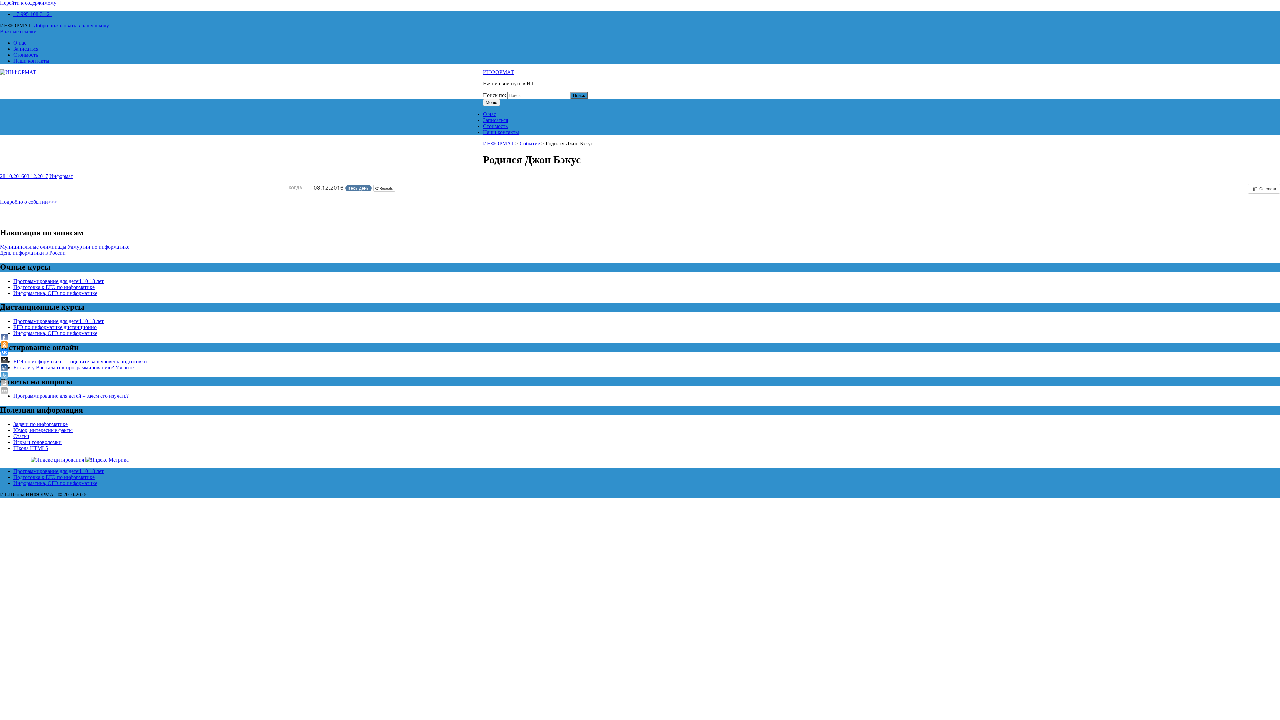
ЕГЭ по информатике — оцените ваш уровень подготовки (80, 361)
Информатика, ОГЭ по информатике (55, 293)
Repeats (386, 188)
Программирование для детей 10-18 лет (58, 281)
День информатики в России (33, 253)
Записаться (25, 49)
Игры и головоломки (37, 442)
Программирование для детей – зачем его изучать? (71, 396)
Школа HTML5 (30, 448)
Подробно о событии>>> (28, 202)
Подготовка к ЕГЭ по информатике (54, 287)
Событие (530, 143)
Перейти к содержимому (28, 3)
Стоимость (25, 55)
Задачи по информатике (40, 424)
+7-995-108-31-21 (32, 14)
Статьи (21, 436)
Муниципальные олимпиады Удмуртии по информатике (64, 247)
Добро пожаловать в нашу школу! (72, 25)
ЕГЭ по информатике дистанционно (55, 327)
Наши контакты (31, 61)
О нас (19, 43)
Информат (61, 176)
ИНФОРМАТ (498, 72)
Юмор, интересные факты (43, 430)
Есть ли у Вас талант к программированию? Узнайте (73, 367)
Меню (491, 102)
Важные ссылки (18, 31)
